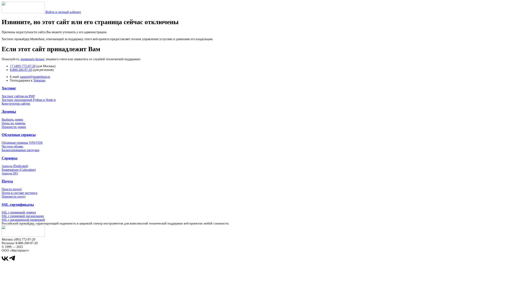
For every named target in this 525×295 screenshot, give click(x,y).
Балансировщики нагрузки (20, 150)
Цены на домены (13, 123)
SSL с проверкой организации (23, 216)
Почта (7, 181)
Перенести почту (14, 196)
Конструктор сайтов (16, 103)
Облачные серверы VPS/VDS (22, 142)
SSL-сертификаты (18, 204)
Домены (9, 111)
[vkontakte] (5, 259)
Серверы (9, 158)
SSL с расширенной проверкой (23, 219)
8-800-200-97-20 (21, 69)
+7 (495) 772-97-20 (22, 66)
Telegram (39, 80)
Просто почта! (12, 189)
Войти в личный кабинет (63, 12)
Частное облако (12, 146)
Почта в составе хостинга (19, 193)
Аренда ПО (10, 173)
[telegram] (12, 259)
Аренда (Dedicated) (15, 166)
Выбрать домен (12, 119)
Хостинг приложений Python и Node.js (29, 100)
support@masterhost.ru (35, 76)
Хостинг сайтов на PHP (18, 96)
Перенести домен (14, 127)
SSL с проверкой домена (19, 212)
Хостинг (9, 88)
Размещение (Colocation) (19, 169)
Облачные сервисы (19, 135)
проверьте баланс (33, 59)
